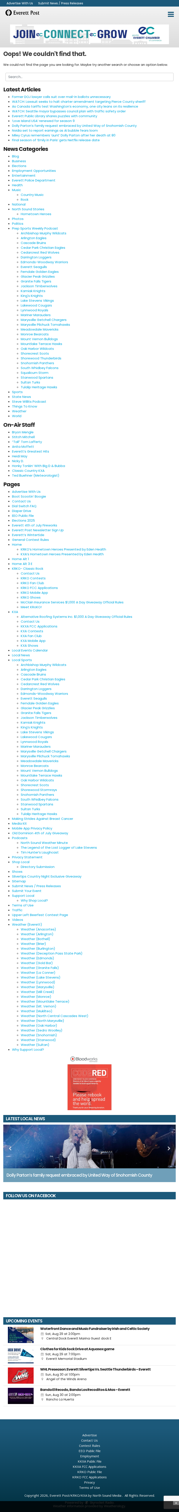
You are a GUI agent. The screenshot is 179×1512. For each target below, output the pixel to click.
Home (17, 544)
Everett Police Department (33, 180)
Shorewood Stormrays (39, 789)
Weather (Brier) (33, 943)
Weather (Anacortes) (38, 929)
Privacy (89, 1482)
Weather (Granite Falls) (40, 967)
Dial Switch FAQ (24, 506)
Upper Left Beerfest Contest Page (40, 915)
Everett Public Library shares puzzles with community (54, 116)
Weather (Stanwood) (38, 1040)
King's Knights (32, 295)
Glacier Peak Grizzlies (38, 276)
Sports (17, 392)
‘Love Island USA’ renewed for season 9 (43, 120)
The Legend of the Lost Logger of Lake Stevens (59, 847)
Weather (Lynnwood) (38, 982)
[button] (171, 14)
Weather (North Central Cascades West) (54, 1016)
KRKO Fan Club (32, 583)
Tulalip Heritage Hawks (39, 387)
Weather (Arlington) (37, 934)
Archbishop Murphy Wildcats (43, 233)
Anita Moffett (23, 446)
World (16, 416)
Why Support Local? (28, 1049)
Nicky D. (18, 461)
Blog (15, 156)
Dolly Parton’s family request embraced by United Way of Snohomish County (74, 125)
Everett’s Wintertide (28, 535)
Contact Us (21, 501)
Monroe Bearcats (35, 334)
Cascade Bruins (33, 242)
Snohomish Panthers (37, 363)
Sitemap (19, 881)
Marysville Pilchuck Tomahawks (45, 324)
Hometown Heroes (36, 214)
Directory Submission (38, 866)
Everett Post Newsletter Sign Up (38, 530)
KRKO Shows (31, 597)
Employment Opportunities (34, 170)
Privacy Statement (27, 857)
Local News (21, 655)
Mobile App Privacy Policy (32, 828)
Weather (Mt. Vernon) (38, 1006)
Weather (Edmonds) (37, 958)
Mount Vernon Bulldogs (39, 339)
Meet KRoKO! (31, 607)
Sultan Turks (30, 382)
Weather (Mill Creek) (37, 991)
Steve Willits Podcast (29, 401)
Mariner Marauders (36, 315)
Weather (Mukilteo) (36, 1011)
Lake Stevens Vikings (37, 300)
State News (21, 396)
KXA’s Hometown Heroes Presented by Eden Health (62, 554)
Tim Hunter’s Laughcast (40, 852)
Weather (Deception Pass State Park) (52, 953)
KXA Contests (32, 631)
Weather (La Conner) (38, 972)
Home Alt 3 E (22, 563)
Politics (17, 223)
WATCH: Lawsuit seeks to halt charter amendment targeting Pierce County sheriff (79, 101)
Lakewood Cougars (36, 305)
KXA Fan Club (31, 636)
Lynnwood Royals (34, 310)
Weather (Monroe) (36, 996)
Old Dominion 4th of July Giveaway (40, 833)
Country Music (32, 194)
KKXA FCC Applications (39, 626)
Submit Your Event (26, 890)
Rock (24, 199)
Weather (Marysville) (37, 987)
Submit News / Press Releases (60, 3)
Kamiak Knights (33, 291)
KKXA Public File (90, 1461)
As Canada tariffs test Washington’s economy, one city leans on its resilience (75, 106)
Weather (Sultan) (35, 1044)
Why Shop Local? (34, 900)
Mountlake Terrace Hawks (41, 343)
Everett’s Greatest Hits (30, 451)
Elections (19, 166)
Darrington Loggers (36, 257)
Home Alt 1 (20, 559)
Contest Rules (89, 1445)
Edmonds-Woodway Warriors (44, 262)
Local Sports (22, 660)
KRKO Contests (33, 578)
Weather (19, 411)
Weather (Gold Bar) (37, 963)
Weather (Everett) (27, 924)
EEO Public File (23, 515)
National (19, 204)
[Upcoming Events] (20, 1335)
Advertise (89, 1435)
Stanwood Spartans (37, 377)
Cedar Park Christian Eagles (43, 247)
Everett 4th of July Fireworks (34, 525)
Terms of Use (23, 905)
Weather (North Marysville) (42, 1020)
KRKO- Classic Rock (27, 568)
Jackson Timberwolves (39, 286)
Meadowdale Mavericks (40, 329)
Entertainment (24, 175)
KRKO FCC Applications (39, 587)
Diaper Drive (21, 511)
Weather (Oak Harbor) (39, 1025)
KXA (15, 612)
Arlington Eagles (33, 238)
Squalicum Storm (34, 372)
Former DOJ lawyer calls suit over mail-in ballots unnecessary (61, 96)
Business (19, 161)
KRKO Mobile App (34, 592)
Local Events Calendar (30, 650)
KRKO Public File (89, 1472)
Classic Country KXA (28, 470)
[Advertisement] (89, 34)
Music (16, 190)
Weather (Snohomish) (39, 1035)
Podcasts (20, 838)
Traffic (17, 910)
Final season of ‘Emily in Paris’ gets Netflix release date (56, 140)
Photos (18, 218)
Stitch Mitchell (23, 437)
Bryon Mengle (23, 432)
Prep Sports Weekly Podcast (35, 228)
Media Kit (19, 823)
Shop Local (20, 862)
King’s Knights (32, 727)
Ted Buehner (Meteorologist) (35, 475)
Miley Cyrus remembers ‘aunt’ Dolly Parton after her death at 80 (63, 135)
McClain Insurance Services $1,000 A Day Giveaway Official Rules (72, 602)
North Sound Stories (28, 209)
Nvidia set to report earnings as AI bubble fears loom (55, 130)
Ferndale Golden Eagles (40, 271)
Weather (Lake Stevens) (40, 977)
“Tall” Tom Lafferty (27, 441)
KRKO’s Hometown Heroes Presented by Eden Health (63, 549)
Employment (89, 1456)
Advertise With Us (20, 3)
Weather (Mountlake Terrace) (45, 1001)
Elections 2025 (23, 520)
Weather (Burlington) (38, 948)
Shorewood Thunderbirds (41, 358)
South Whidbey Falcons (40, 368)
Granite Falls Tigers (36, 281)
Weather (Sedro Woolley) (41, 1030)
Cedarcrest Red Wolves (40, 252)
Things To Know (24, 406)
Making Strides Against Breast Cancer (42, 818)
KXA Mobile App (33, 640)
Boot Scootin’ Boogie (29, 496)
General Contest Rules (30, 539)
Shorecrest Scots (35, 353)
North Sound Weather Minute (44, 842)
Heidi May (19, 456)
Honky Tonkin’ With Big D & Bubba (38, 465)
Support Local (23, 895)
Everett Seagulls (34, 267)
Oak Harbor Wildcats (37, 348)
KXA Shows (29, 645)
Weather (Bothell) (35, 939)
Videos (17, 919)
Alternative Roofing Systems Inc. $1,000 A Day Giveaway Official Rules (76, 616)
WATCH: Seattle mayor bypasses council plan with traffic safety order (69, 111)
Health (17, 185)
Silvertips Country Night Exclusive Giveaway (46, 876)
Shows (17, 871)
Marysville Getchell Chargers (44, 319)
